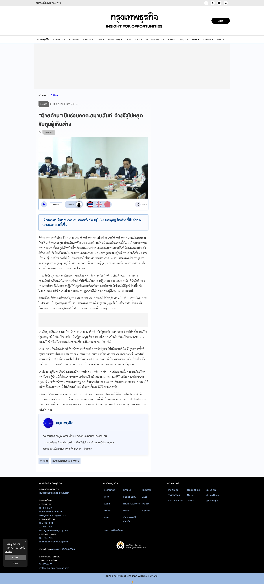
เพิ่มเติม (8, 551)
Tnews (190, 500)
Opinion (207, 39)
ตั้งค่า (15, 563)
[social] (206, 3)
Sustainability (114, 39)
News (194, 39)
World (137, 39)
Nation (190, 495)
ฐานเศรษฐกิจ (212, 500)
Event (219, 39)
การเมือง (44, 461)
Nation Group (193, 490)
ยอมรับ (15, 557)
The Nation (173, 490)
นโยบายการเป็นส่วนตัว (130, 519)
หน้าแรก (42, 95)
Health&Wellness (154, 39)
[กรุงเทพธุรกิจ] (42, 39)
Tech (99, 39)
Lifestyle (182, 39)
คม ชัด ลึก (211, 490)
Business (87, 39)
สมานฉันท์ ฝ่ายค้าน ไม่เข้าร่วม (65, 461)
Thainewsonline (175, 500)
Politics (171, 39)
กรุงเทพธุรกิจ (174, 495)
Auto (129, 39)
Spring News (212, 495)
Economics (58, 39)
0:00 (54, 205)
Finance (73, 39)
